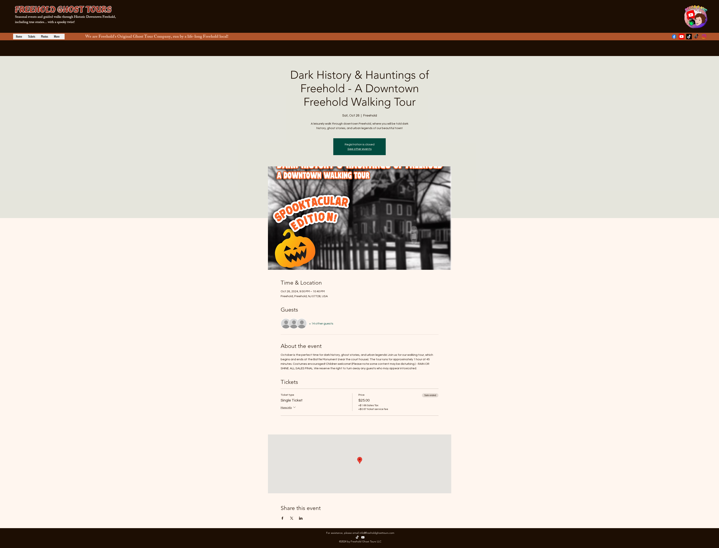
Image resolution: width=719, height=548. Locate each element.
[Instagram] (704, 36)
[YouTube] (681, 36)
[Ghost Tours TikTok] (696, 36)
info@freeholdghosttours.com (377, 533)
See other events (360, 148)
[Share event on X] (291, 518)
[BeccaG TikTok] (689, 36)
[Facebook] (674, 36)
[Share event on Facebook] (282, 518)
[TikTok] (357, 537)
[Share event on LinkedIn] (301, 518)
